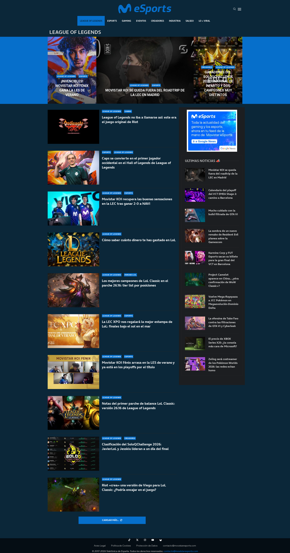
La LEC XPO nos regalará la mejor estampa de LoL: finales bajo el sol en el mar (137, 324)
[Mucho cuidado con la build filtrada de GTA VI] (195, 215)
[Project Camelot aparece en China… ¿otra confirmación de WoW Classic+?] (195, 279)
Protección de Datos (146, 545)
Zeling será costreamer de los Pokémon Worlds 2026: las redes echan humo (222, 364)
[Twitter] (137, 540)
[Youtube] (153, 540)
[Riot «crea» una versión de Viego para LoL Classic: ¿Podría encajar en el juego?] (73, 495)
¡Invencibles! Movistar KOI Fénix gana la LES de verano (72, 88)
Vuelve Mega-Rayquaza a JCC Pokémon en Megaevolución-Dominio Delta (223, 302)
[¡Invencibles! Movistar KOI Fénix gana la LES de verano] (72, 70)
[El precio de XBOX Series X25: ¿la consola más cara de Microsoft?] (195, 343)
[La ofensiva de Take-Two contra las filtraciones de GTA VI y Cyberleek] (195, 323)
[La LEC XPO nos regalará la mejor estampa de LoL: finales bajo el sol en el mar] (73, 331)
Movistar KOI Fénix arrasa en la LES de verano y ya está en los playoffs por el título (138, 364)
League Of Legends (91, 20)
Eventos (141, 20)
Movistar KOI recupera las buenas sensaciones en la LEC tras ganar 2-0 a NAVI (137, 201)
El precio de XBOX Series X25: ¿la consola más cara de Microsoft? (222, 342)
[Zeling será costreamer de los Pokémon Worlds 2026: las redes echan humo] (195, 364)
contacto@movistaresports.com (179, 545)
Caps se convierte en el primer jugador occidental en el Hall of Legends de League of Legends (136, 163)
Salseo (190, 20)
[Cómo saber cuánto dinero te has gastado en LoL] (73, 249)
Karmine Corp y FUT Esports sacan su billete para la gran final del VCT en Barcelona (223, 258)
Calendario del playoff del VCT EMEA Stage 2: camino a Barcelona (222, 194)
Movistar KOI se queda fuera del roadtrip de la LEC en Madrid (145, 92)
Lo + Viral (204, 20)
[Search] (234, 9)
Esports (112, 20)
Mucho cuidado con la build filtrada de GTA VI (223, 212)
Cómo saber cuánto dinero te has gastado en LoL (139, 240)
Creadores (157, 20)
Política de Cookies (121, 545)
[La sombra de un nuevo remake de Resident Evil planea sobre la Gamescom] (195, 235)
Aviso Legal (100, 545)
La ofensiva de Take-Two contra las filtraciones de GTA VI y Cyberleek (223, 322)
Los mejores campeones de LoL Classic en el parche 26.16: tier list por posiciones (135, 283)
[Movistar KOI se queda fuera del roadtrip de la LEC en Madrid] (145, 70)
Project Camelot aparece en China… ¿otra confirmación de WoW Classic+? (223, 280)
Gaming (126, 20)
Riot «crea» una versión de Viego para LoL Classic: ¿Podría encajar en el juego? (134, 487)
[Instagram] (145, 540)
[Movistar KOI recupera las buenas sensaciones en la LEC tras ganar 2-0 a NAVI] (73, 208)
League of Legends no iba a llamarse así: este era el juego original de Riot (139, 119)
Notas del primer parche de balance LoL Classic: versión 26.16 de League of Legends (138, 405)
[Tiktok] (129, 540)
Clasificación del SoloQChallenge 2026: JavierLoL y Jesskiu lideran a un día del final (135, 446)
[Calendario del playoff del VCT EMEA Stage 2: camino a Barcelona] (195, 195)
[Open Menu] (239, 9)
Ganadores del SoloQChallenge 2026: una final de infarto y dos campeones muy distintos (218, 83)
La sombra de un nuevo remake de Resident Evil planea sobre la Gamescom (223, 236)
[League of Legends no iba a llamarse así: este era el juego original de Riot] (73, 127)
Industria (175, 20)
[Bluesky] (160, 540)
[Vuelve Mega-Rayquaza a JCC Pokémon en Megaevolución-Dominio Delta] (195, 301)
